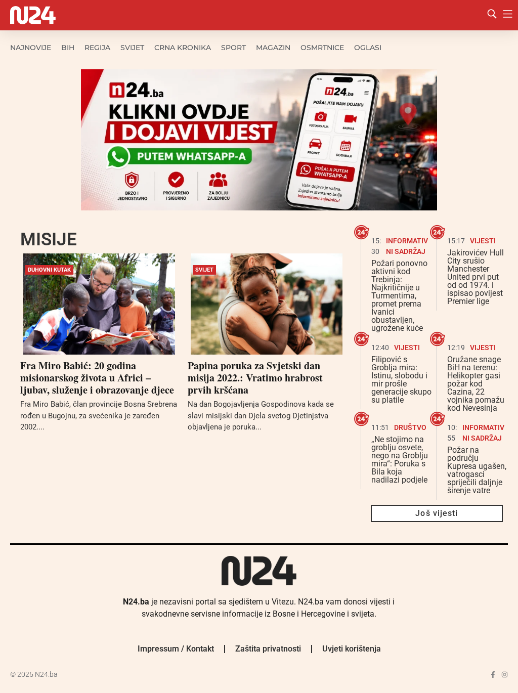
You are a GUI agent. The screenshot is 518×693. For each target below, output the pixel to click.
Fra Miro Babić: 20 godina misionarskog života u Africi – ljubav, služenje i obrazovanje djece (97, 377)
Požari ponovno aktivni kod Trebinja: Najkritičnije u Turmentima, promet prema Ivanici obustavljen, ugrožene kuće (399, 295)
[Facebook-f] (493, 674)
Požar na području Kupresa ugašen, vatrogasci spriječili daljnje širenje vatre (476, 470)
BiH (67, 47)
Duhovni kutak (49, 270)
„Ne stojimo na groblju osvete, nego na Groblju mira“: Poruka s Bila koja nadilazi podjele (399, 460)
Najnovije (30, 47)
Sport (233, 47)
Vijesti (483, 241)
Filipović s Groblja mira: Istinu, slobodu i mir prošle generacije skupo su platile (401, 380)
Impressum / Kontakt (176, 649)
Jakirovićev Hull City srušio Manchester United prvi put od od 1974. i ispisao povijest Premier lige (475, 277)
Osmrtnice (322, 47)
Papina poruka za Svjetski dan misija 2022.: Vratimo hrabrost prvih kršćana (255, 377)
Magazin (273, 47)
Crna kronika (182, 47)
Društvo (410, 427)
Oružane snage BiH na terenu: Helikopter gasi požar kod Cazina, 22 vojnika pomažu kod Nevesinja (475, 384)
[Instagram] (504, 674)
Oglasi (367, 47)
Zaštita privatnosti (268, 649)
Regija (97, 47)
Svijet (132, 47)
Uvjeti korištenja (351, 649)
